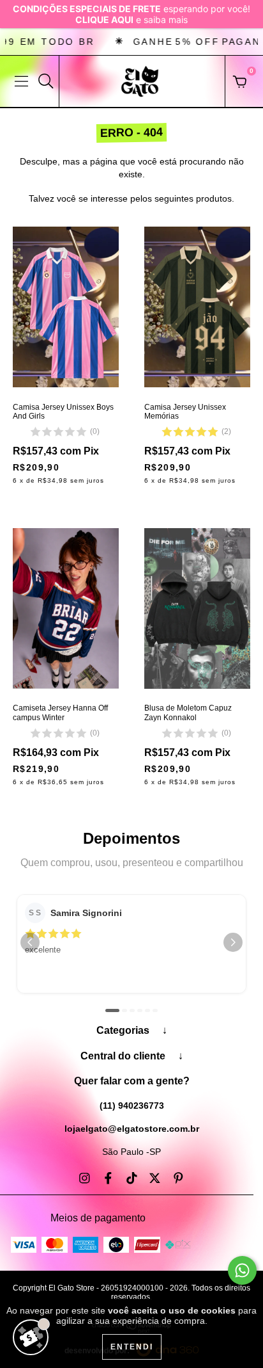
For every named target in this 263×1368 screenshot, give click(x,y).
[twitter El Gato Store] (156, 1178)
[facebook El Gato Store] (109, 1178)
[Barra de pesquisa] (46, 81)
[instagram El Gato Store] (86, 1178)
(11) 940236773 (132, 1105)
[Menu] (21, 81)
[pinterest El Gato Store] (178, 1178)
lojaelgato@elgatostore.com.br (131, 1128)
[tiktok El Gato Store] (133, 1178)
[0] (239, 84)
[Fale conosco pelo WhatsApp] (242, 1270)
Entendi (131, 1346)
